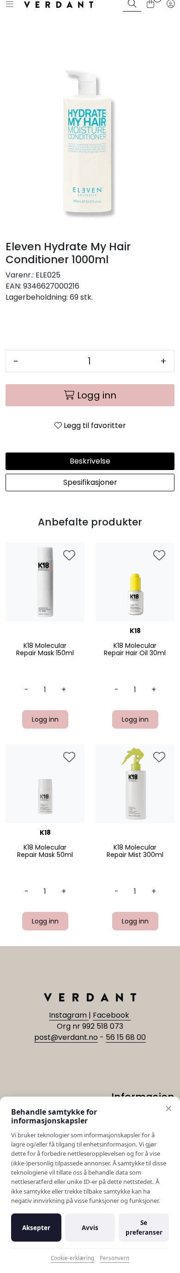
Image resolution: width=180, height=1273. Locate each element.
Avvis (90, 1228)
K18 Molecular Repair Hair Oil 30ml (135, 650)
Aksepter (36, 1228)
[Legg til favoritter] (69, 556)
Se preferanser (144, 1227)
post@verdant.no (66, 1037)
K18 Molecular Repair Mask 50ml (45, 851)
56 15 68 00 (126, 1037)
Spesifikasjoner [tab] (90, 482)
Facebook (112, 1015)
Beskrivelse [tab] (90, 461)
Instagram (69, 1015)
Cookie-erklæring (72, 1258)
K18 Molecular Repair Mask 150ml (45, 650)
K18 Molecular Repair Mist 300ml (135, 851)
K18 (135, 630)
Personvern (114, 1258)
